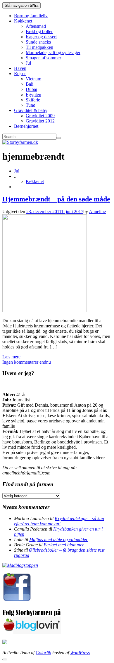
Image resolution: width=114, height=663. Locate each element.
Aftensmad (36, 26)
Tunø (30, 105)
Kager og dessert (41, 36)
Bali (29, 84)
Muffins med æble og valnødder (58, 539)
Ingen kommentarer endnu (26, 362)
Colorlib (43, 652)
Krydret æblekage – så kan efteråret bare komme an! (59, 521)
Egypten (33, 94)
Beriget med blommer (64, 544)
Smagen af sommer (43, 57)
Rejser (20, 73)
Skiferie (33, 99)
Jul (28, 63)
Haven (20, 68)
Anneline (97, 211)
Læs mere (11, 356)
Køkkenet (23, 20)
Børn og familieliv (31, 15)
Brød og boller (39, 31)
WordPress (80, 652)
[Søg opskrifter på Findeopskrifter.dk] (20, 565)
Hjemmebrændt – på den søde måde (56, 199)
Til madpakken (39, 47)
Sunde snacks (38, 41)
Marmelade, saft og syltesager (53, 52)
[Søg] (58, 138)
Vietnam (33, 78)
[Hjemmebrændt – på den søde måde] (44, 310)
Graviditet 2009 (40, 115)
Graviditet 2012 (40, 120)
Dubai (31, 89)
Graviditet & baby (30, 110)
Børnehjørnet (26, 126)
